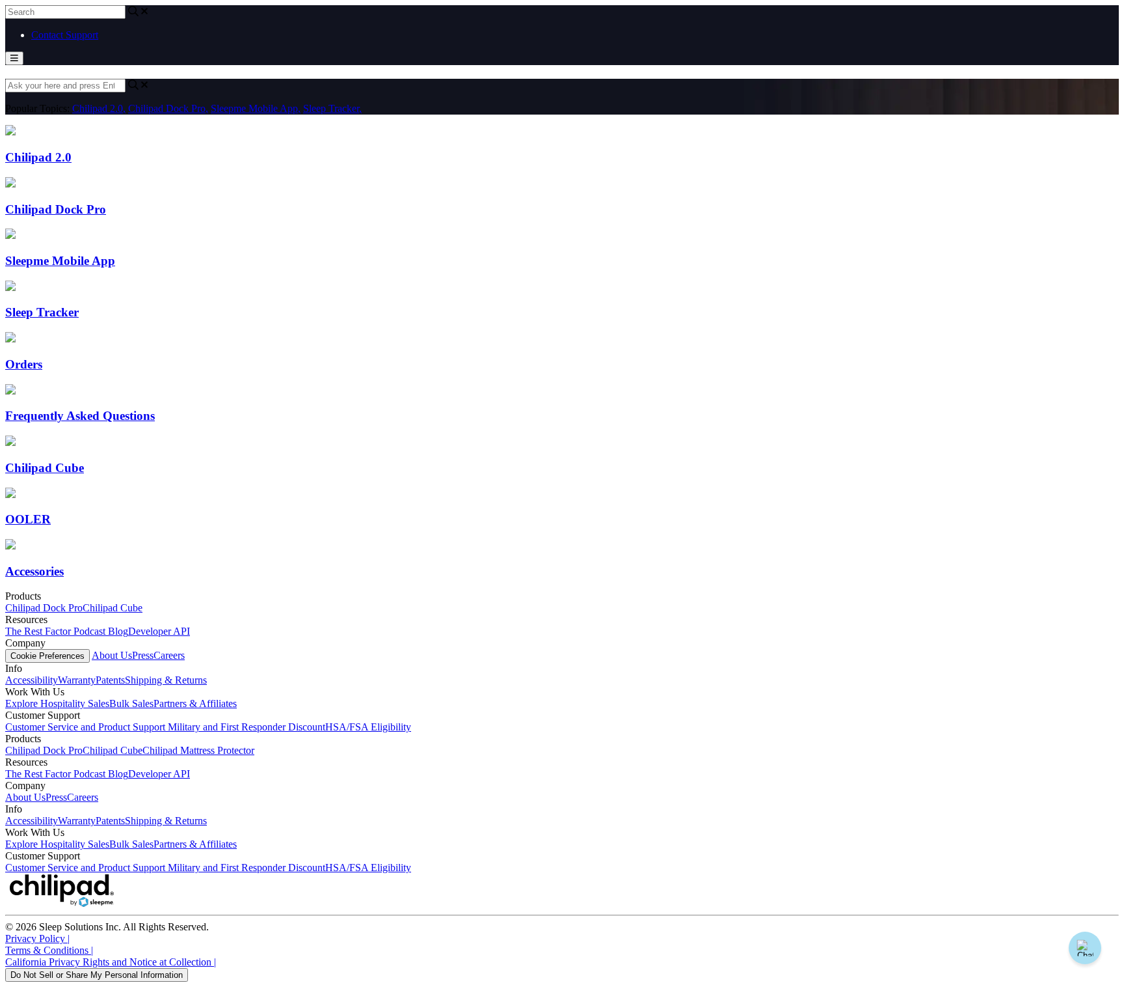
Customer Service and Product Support (86, 726)
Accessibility (31, 680)
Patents (110, 680)
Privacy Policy (37, 938)
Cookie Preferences (47, 656)
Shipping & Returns (166, 680)
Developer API (159, 631)
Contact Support (64, 34)
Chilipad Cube (112, 607)
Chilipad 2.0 (99, 108)
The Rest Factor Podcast (56, 631)
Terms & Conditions (49, 950)
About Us (112, 655)
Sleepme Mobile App (256, 108)
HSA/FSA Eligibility (368, 726)
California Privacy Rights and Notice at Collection (110, 961)
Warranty (77, 680)
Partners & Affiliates (195, 703)
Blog (118, 631)
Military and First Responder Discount (246, 726)
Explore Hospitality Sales (57, 703)
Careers (169, 655)
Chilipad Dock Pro (168, 108)
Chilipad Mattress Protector (198, 750)
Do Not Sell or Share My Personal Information (96, 975)
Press (143, 655)
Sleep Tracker (332, 108)
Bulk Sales (131, 703)
